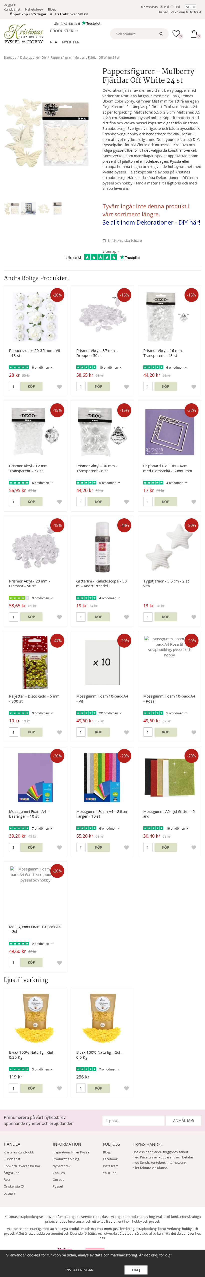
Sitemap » (111, 251)
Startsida (10, 57)
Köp (31, 386)
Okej (136, 1269)
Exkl (177, 7)
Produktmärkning (66, 1159)
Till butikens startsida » (122, 240)
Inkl (166, 7)
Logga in (10, 4)
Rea (53, 41)
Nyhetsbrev (34, 9)
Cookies (59, 1172)
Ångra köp (12, 1172)
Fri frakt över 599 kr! (71, 14)
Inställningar (79, 1269)
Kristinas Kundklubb (19, 1152)
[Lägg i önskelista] (59, 386)
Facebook (110, 1159)
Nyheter (71, 41)
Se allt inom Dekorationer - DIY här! (151, 222)
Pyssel (58, 1186)
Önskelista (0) (14, 1186)
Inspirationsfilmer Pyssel (71, 1152)
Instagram (110, 1166)
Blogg (52, 9)
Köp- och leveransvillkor (22, 1166)
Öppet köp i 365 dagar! (29, 14)
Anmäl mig (183, 1120)
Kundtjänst (12, 9)
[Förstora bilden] (48, 132)
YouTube (109, 1172)
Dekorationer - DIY (33, 57)
